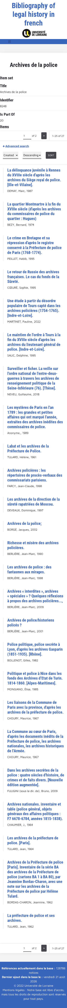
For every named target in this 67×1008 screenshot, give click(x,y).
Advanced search (17, 146)
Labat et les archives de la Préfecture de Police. (28, 448)
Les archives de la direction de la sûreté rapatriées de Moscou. (33, 501)
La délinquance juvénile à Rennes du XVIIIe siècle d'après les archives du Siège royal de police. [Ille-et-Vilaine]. (34, 177)
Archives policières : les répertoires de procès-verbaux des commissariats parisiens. (34, 475)
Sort (51, 155)
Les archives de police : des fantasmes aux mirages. (29, 569)
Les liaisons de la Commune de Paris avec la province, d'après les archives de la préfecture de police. (35, 707)
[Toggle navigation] (9, 41)
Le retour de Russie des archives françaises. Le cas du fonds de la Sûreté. (33, 276)
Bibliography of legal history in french (33, 14)
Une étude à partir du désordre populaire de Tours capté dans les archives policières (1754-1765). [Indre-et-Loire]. (33, 308)
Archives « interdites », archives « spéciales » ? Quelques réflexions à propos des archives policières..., (35, 596)
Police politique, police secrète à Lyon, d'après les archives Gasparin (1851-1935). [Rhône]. (35, 649)
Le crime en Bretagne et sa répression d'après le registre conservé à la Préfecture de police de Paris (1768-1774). (34, 245)
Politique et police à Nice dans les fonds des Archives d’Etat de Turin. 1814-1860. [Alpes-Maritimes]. (35, 678)
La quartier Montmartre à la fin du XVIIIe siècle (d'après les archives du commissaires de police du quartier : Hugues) (34, 211)
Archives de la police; (24, 523)
